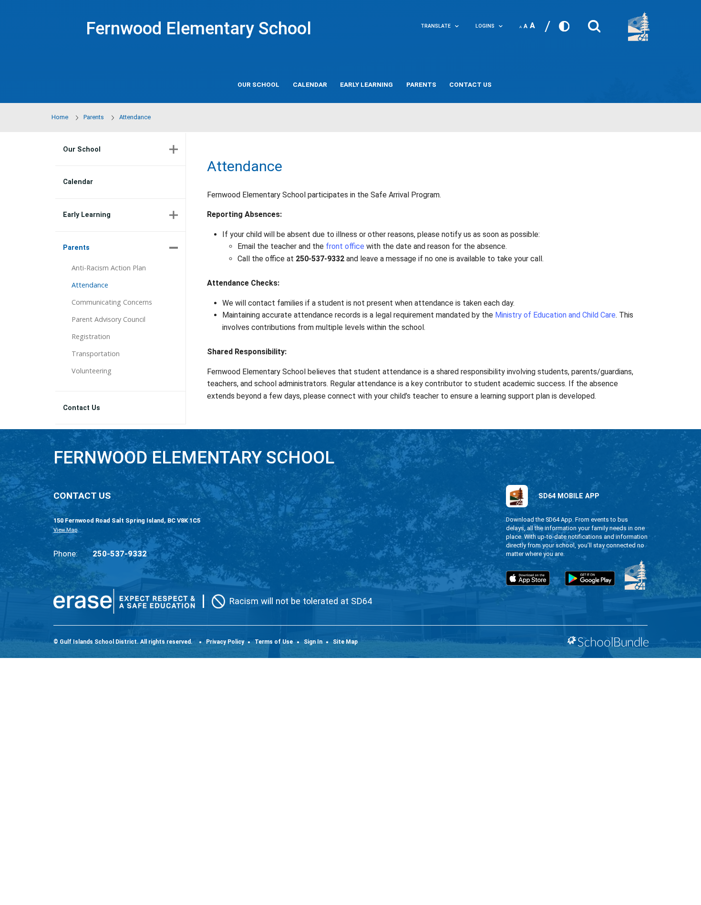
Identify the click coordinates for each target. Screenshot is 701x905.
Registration (91, 336)
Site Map (345, 641)
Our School (258, 84)
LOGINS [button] (485, 26)
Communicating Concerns (112, 302)
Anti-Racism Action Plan (109, 267)
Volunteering (92, 370)
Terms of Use (274, 641)
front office (345, 246)
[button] (594, 23)
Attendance (90, 284)
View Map (65, 530)
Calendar (310, 84)
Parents (421, 84)
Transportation (96, 353)
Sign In (313, 641)
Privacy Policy (225, 641)
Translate (436, 26)
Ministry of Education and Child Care (555, 314)
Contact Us (470, 84)
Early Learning (366, 84)
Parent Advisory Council (108, 319)
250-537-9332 (120, 553)
